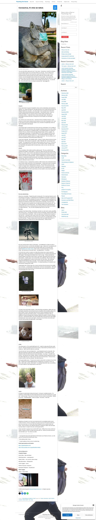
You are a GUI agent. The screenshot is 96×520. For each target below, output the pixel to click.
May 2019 (64, 107)
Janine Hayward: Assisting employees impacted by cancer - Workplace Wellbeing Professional (69, 70)
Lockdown (20, 499)
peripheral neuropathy (66, 189)
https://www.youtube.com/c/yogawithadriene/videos (29, 447)
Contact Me (59, 1)
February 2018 (65, 124)
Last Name (64, 32)
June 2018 (64, 118)
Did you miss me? (65, 49)
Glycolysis (64, 177)
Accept (67, 515)
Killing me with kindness (67, 78)
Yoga (32, 499)
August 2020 (64, 97)
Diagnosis (64, 166)
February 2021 (65, 95)
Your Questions (65, 204)
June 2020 (64, 101)
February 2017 (65, 145)
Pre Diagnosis (65, 191)
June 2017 (64, 137)
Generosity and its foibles (67, 72)
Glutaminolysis (65, 174)
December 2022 (65, 93)
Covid (34, 498)
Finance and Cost (65, 172)
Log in (63, 210)
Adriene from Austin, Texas (28, 248)
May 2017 (64, 139)
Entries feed (64, 212)
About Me (32, 1)
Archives (53, 1)
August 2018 (64, 114)
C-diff (63, 158)
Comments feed (65, 214)
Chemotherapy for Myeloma (27, 498)
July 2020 (64, 99)
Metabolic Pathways (66, 181)
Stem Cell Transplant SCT (67, 198)
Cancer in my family (66, 160)
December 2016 (65, 150)
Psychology (47, 1)
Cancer (42, 498)
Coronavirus (46, 498)
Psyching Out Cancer (22, 1)
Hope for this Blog (39, 1)
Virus (29, 499)
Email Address (64, 23)
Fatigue (63, 170)
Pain (62, 187)
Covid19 (52, 498)
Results (63, 196)
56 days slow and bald (66, 54)
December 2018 (65, 112)
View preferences (89, 515)
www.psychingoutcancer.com (35, 489)
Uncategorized (65, 202)
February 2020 (65, 103)
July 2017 (64, 135)
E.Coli (63, 168)
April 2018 (64, 122)
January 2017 (64, 148)
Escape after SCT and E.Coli (68, 56)
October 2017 (64, 131)
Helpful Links (66, 1)
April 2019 (64, 110)
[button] (93, 505)
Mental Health (25, 499)
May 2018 (64, 120)
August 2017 (64, 133)
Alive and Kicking (65, 52)
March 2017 (64, 143)
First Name (64, 28)
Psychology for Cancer (66, 193)
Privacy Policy (78, 517)
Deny (78, 515)
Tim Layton (64, 66)
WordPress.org (65, 216)
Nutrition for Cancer (66, 185)
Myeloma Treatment (66, 183)
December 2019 (65, 105)
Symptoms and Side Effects (67, 200)
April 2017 (64, 141)
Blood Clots (64, 155)
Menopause (64, 179)
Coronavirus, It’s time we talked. (31, 8)
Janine (63, 64)
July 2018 (64, 116)
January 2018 (64, 126)
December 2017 (65, 129)
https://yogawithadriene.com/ (25, 445)
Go (76, 87)
